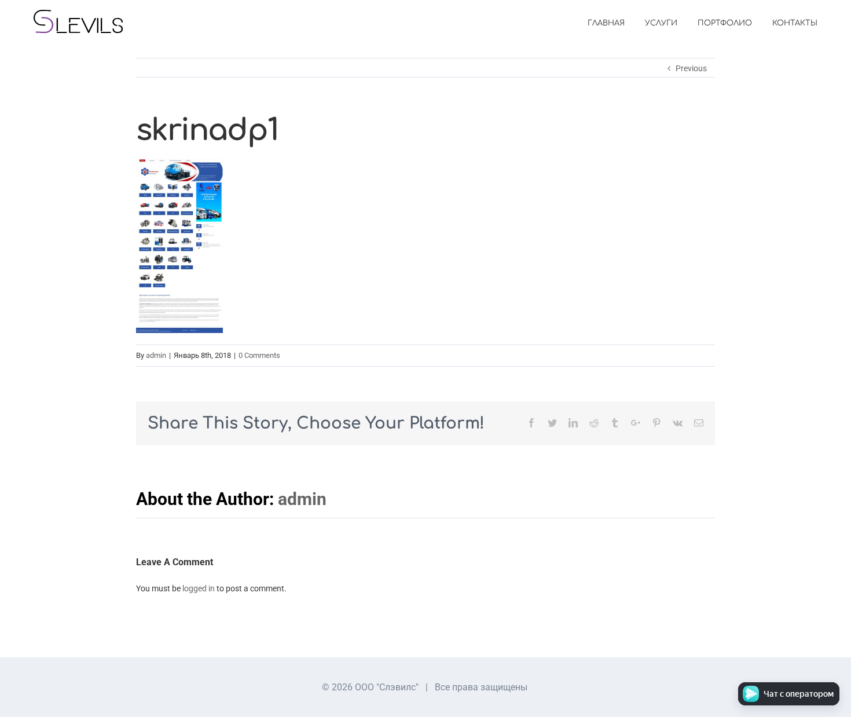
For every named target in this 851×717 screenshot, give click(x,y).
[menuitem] (616, 23)
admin (156, 355)
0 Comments (259, 355)
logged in (198, 588)
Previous (691, 68)
